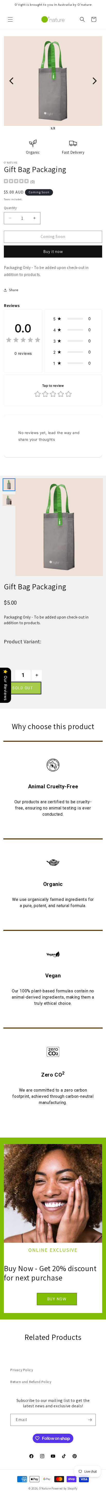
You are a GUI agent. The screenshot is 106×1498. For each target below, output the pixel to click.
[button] (10, 19)
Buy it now (53, 251)
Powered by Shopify (64, 1488)
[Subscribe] (89, 1420)
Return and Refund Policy (30, 1381)
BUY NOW (57, 1299)
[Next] (94, 81)
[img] (16, 181)
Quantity (10, 208)
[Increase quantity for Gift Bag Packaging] (37, 675)
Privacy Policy (21, 1370)
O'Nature (45, 1488)
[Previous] (11, 81)
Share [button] (13, 290)
